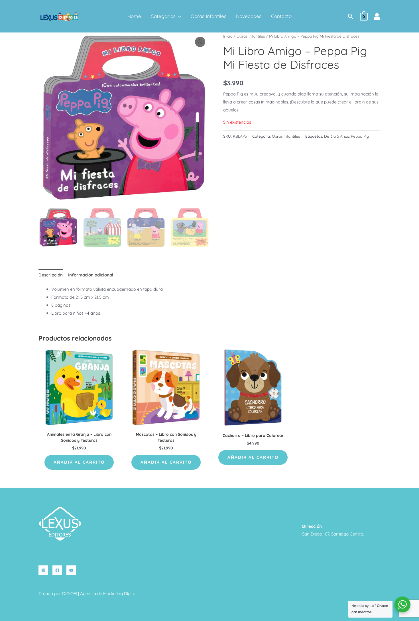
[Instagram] (43, 570)
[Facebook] (57, 570)
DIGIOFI (69, 593)
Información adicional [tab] (90, 275)
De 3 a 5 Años (336, 136)
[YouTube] (71, 570)
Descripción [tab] (50, 275)
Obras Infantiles (251, 36)
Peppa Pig (360, 136)
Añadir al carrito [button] (79, 462)
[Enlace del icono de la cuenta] (377, 16)
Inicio (227, 36)
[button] (178, 16)
